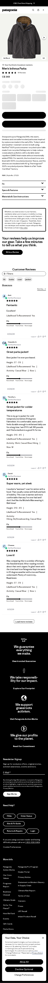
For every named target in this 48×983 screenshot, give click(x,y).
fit (4, 279)
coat (20, 279)
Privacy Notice (24, 877)
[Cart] (38, 10)
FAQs (9, 816)
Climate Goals (9, 900)
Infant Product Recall (27, 916)
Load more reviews (24, 621)
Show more (7, 285)
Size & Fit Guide (14, 823)
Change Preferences (24, 975)
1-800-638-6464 (32, 842)
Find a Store (8, 929)
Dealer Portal (23, 872)
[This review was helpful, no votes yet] (39, 336)
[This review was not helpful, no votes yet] (43, 336)
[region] (24, 957)
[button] (24, 37)
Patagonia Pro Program (28, 866)
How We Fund (9, 913)
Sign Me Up (12, 794)
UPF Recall (22, 911)
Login (32, 831)
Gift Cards (7, 924)
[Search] (33, 10)
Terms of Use (24, 895)
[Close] (43, 938)
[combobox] (41, 289)
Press (20, 906)
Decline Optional (24, 969)
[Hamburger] (43, 10)
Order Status (26, 816)
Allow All (24, 962)
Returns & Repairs (14, 831)
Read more (12, 578)
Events (6, 918)
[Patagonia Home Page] (9, 10)
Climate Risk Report (26, 890)
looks (11, 279)
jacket (28, 279)
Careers (21, 901)
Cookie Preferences (12, 847)
